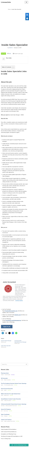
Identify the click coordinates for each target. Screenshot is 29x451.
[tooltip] (27, 15)
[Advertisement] (14, 26)
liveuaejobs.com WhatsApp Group (8, 434)
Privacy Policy (4, 446)
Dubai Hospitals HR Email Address (8, 429)
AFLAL (21, 449)
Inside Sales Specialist (6, 345)
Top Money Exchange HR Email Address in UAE (11, 436)
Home (9, 9)
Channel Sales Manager (6, 340)
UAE (10, 53)
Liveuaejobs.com (10, 449)
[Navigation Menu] (26, 2)
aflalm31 (11, 47)
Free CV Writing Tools (6, 438)
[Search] (26, 364)
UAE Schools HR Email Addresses (8, 431)
